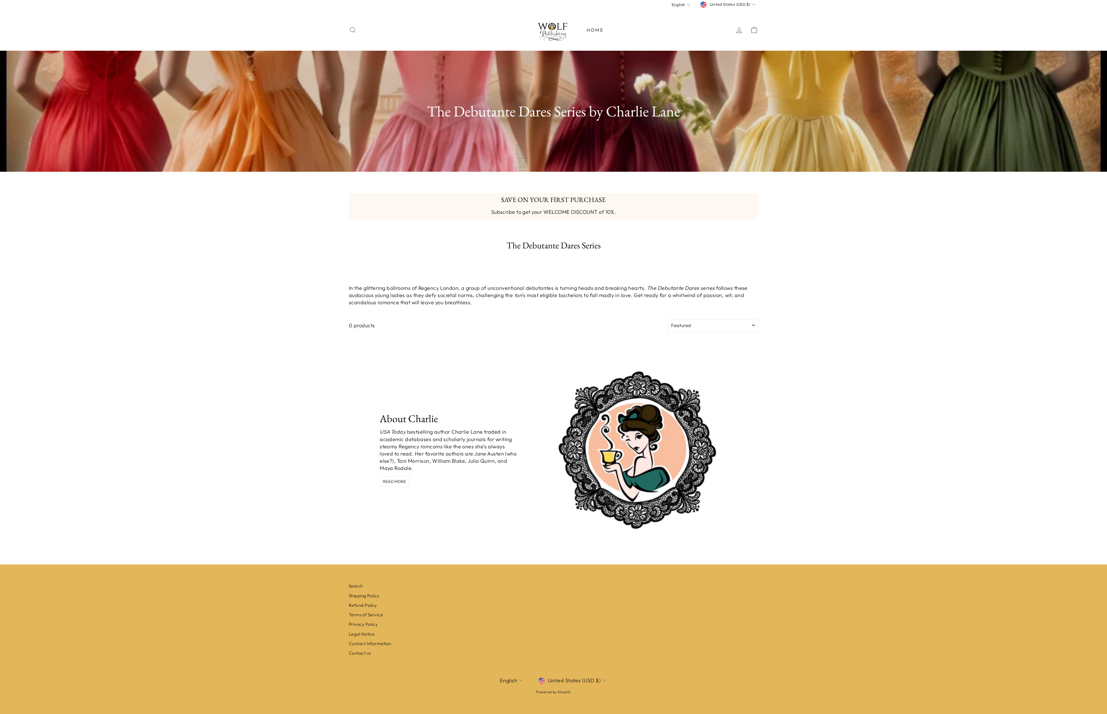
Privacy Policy (363, 624)
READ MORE (394, 481)
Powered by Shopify (553, 692)
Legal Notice (361, 634)
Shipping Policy (364, 595)
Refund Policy (363, 605)
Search (356, 586)
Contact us (360, 653)
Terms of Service (366, 614)
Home (595, 30)
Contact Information (370, 643)
